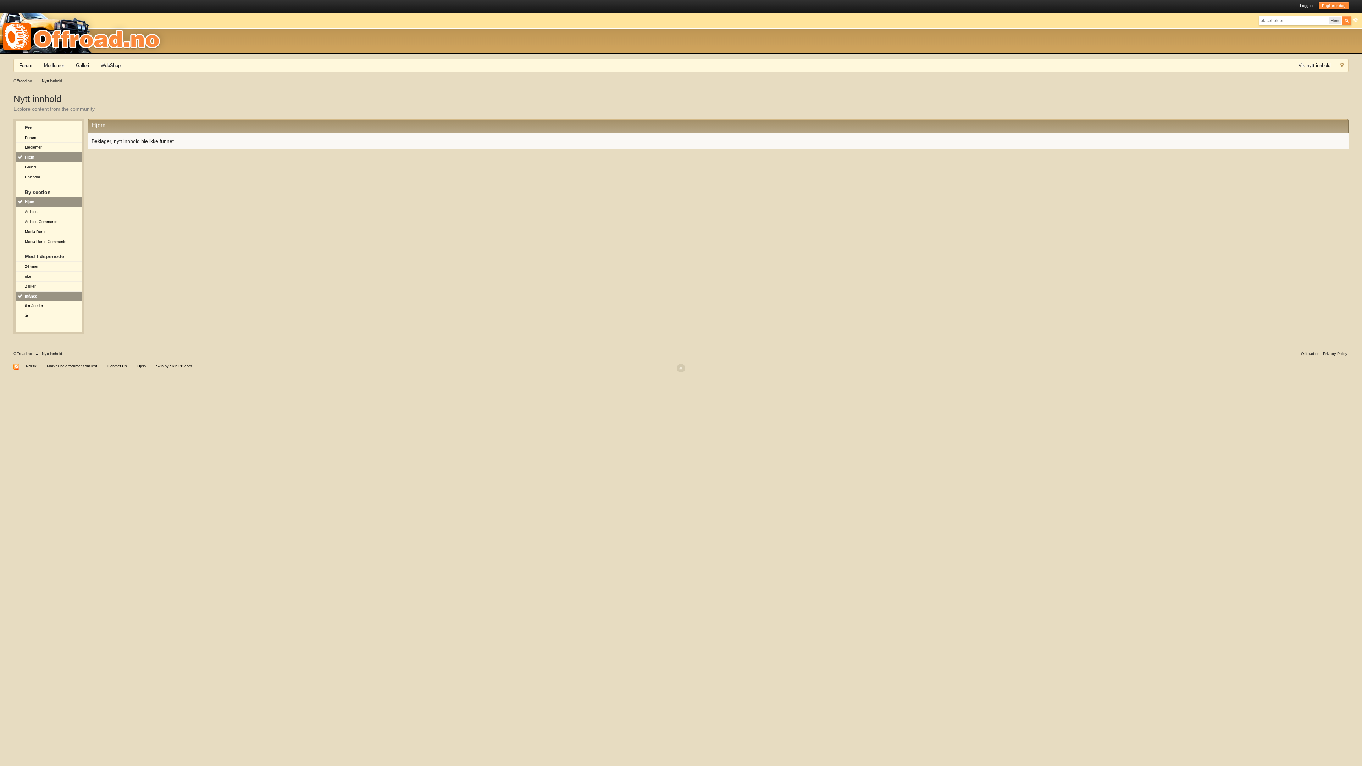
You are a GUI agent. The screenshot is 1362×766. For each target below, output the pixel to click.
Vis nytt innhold (1314, 65)
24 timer (32, 266)
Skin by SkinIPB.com (174, 366)
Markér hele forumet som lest (72, 366)
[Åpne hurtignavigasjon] (1342, 66)
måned (31, 296)
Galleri (82, 65)
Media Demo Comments (45, 241)
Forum (25, 65)
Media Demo (35, 231)
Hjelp (141, 366)
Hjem (29, 157)
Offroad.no (22, 353)
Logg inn (1307, 6)
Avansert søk (1355, 20)
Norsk (31, 366)
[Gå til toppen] (681, 368)
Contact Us (117, 366)
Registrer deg (1333, 6)
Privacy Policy (1335, 353)
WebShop (111, 65)
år (26, 315)
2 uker (30, 286)
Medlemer (54, 65)
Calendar (32, 177)
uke (28, 276)
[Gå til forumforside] (83, 32)
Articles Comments (41, 222)
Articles (31, 212)
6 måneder (34, 306)
